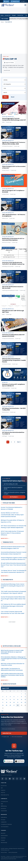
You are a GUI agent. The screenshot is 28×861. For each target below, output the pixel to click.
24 (3, 705)
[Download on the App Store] (19, 761)
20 (14, 702)
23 (25, 702)
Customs (3, 790)
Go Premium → (14, 497)
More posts (4, 538)
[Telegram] (24, 778)
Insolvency (3, 808)
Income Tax (7, 15)
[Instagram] (17, 778)
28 (17, 705)
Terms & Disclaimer (12, 852)
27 (14, 705)
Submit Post (16, 1)
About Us (3, 833)
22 (21, 702)
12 (10, 699)
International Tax (5, 795)
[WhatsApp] (20, 778)
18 (6, 702)
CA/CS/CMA (4, 810)
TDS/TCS (3, 792)
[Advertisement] (14, 38)
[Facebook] (2, 778)
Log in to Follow (10, 62)
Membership (4, 842)
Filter (5, 97)
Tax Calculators (4, 826)
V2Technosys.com (5, 850)
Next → (19, 442)
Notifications (4, 817)
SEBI (2, 804)
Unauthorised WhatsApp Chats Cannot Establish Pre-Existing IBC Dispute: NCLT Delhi (12, 586)
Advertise (3, 838)
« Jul (2, 711)
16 (25, 699)
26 (10, 705)
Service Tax (20, 15)
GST (2, 788)
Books (7, 1)
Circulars (3, 819)
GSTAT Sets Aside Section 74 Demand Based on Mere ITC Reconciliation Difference (12, 533)
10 (2, 699)
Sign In (23, 1)
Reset (12, 97)
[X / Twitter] (6, 778)
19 (10, 702)
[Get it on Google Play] (9, 761)
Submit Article (4, 835)
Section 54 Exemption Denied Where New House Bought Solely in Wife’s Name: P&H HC (13, 598)
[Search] (26, 15)
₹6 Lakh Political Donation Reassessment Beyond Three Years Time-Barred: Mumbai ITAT (13, 565)
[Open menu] (25, 5)
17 (2, 702)
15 (21, 699)
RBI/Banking (4, 806)
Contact (3, 840)
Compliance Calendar (6, 824)
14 (17, 699)
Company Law (4, 801)
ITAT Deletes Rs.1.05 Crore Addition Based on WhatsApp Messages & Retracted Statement (13, 606)
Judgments (3, 822)
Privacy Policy (4, 852)
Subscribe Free (7, 733)
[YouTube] (9, 778)
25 (6, 705)
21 (17, 702)
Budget (14, 15)
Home (2, 15)
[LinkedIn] (13, 778)
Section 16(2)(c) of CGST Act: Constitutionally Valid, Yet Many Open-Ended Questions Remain (12, 514)
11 (6, 699)
